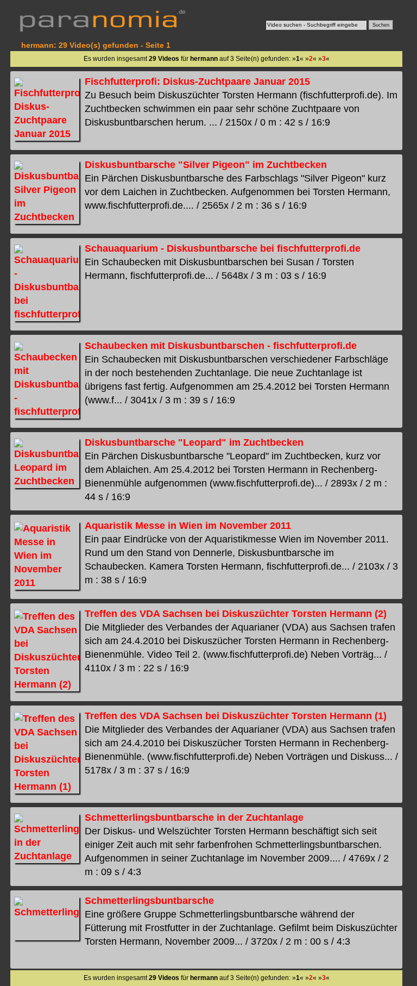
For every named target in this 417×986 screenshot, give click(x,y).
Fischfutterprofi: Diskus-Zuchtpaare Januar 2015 (197, 81)
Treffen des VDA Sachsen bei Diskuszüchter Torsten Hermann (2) (236, 613)
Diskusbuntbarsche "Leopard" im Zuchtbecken (194, 442)
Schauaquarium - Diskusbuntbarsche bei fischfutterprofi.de (223, 248)
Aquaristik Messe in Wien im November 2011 (188, 525)
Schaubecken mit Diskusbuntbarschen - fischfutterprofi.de (221, 345)
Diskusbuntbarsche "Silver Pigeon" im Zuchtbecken (206, 164)
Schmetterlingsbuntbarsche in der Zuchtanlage (194, 817)
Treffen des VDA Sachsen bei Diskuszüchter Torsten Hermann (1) (236, 715)
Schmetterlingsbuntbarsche (149, 900)
